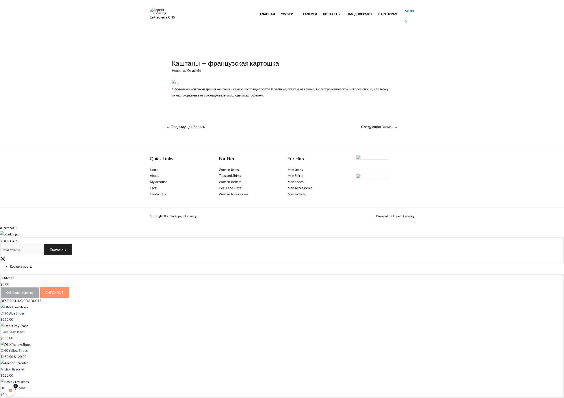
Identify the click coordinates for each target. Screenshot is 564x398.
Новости (178, 70)
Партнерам (387, 14)
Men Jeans (295, 170)
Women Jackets (230, 182)
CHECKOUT (54, 292)
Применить (58, 249)
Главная (267, 14)
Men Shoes (296, 182)
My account (158, 182)
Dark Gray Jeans (13, 332)
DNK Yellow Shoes (14, 350)
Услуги (287, 14)
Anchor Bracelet (12, 369)
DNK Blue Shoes (13, 313)
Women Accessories (233, 194)
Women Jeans (229, 170)
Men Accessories (300, 188)
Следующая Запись (379, 127)
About (154, 176)
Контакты (332, 14)
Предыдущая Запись (186, 127)
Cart (153, 188)
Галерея (310, 14)
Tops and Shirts (230, 176)
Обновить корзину (20, 292)
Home (154, 170)
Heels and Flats (230, 188)
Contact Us (158, 194)
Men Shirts (295, 176)
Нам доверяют (359, 14)
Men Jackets (297, 194)
